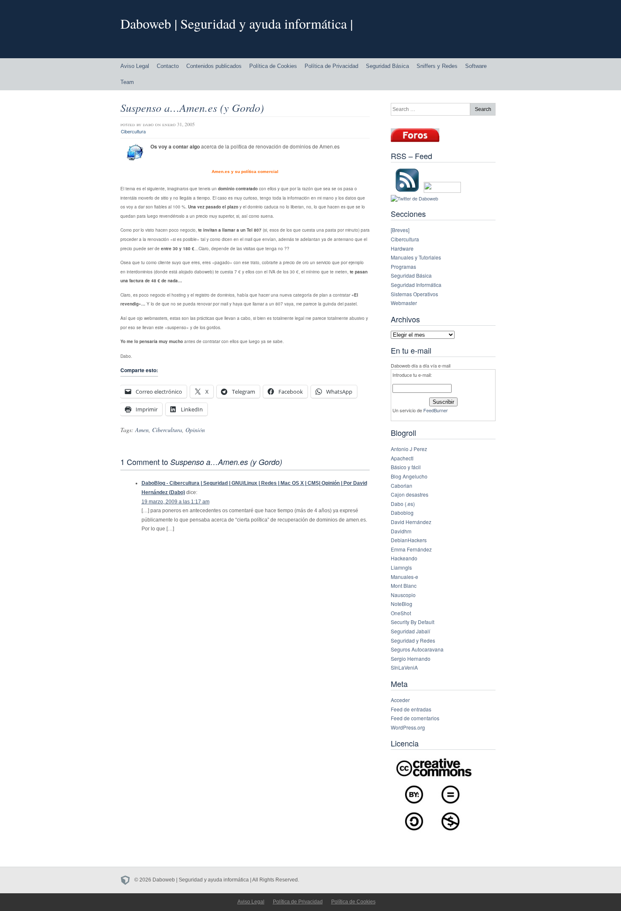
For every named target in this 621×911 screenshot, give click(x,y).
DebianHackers (409, 539)
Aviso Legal (134, 66)
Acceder (400, 699)
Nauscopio (403, 594)
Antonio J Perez (409, 448)
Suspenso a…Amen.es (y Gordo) (192, 107)
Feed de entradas (411, 709)
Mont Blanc (404, 585)
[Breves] (400, 229)
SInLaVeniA (404, 667)
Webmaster (404, 302)
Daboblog (402, 512)
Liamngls (401, 567)
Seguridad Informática (416, 284)
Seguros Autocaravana (417, 649)
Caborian (401, 485)
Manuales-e (404, 576)
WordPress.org (408, 727)
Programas (403, 266)
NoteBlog (401, 603)
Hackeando (404, 558)
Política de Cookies (273, 66)
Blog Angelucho (409, 476)
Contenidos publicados (214, 66)
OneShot (401, 612)
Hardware (402, 248)
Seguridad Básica (387, 66)
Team (127, 82)
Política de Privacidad (331, 66)
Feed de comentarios (415, 718)
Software (476, 66)
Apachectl (402, 458)
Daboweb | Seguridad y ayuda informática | (236, 23)
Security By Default (412, 621)
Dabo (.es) (403, 503)
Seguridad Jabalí (410, 631)
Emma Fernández (411, 549)
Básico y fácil (406, 466)
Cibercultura (133, 131)
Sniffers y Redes (437, 66)
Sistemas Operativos (414, 293)
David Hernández (411, 521)
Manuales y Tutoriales (416, 257)
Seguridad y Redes (413, 640)
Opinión (195, 430)
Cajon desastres (409, 494)
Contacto (168, 66)
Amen (142, 430)
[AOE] (127, 880)
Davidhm (401, 531)
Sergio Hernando (410, 658)
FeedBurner (435, 410)
